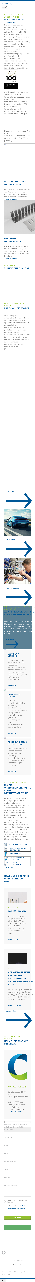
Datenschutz (19, 1261)
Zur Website (18, 1109)
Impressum (19, 1264)
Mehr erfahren (11, 199)
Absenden (17, 1218)
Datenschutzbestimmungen (18, 1207)
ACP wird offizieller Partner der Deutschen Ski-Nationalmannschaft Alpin (21, 978)
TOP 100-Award (17, 911)
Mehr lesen (12, 686)
